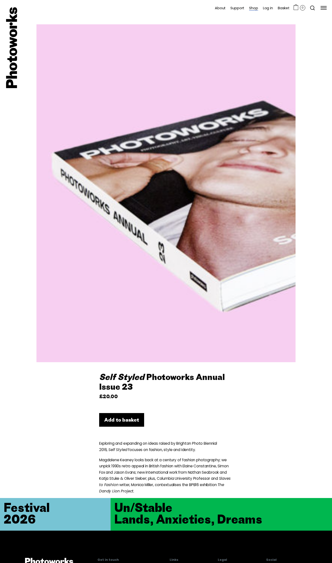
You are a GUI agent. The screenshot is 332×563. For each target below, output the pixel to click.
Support (237, 8)
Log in (268, 8)
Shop (253, 8)
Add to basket (121, 420)
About (220, 8)
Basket (283, 8)
